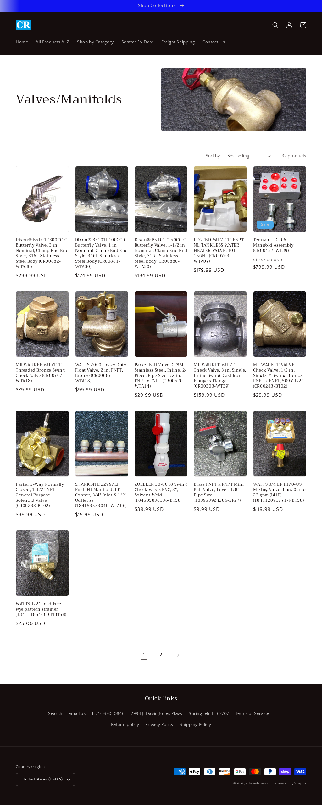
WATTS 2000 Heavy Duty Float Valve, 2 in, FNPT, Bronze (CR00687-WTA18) (100, 373)
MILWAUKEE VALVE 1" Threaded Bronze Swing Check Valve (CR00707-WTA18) (40, 373)
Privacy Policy (159, 724)
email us (77, 713)
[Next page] (178, 655)
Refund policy (125, 724)
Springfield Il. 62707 (209, 713)
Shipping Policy (195, 724)
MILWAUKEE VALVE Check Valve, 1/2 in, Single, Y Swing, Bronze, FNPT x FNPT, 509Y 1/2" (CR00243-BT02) (278, 375)
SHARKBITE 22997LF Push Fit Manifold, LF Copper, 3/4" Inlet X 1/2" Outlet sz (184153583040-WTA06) (101, 495)
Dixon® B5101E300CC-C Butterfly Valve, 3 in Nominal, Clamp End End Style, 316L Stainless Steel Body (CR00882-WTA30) (42, 253)
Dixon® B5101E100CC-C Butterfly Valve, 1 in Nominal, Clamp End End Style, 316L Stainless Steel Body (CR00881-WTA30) (101, 253)
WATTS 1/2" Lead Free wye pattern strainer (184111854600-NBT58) (41, 609)
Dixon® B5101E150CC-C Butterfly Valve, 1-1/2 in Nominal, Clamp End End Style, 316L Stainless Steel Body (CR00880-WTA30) (161, 253)
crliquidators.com (260, 783)
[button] (275, 25)
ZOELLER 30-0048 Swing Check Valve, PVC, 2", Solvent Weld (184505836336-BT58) (161, 492)
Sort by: (213, 156)
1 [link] (144, 655)
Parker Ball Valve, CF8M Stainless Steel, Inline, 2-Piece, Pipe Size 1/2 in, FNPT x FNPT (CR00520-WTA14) (161, 375)
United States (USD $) (42, 779)
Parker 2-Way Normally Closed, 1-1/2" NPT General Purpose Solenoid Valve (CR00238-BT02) (40, 495)
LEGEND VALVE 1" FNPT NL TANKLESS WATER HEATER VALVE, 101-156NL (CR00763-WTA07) (219, 251)
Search (55, 713)
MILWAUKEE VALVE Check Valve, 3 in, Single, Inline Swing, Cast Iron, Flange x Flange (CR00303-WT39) (220, 375)
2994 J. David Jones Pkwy (156, 713)
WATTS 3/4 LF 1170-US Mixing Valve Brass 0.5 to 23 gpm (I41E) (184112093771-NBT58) (279, 492)
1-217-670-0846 (108, 713)
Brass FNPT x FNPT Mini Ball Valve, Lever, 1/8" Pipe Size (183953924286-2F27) (219, 492)
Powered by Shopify (290, 783)
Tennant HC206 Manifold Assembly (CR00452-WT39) (273, 246)
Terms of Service (252, 713)
